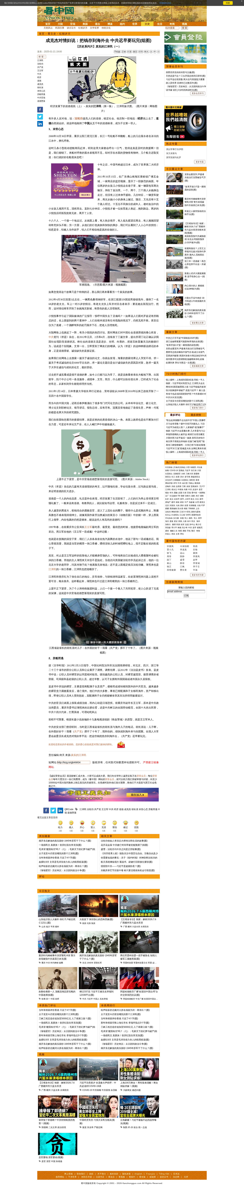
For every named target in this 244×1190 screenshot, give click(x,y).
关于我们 (101, 1174)
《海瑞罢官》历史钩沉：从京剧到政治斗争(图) (62, 870)
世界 (134, 24)
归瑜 (195, 549)
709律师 (191, 508)
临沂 (48, 926)
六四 (199, 470)
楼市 (173, 502)
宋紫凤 (170, 546)
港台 (97, 24)
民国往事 (59, 28)
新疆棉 (196, 474)
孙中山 (192, 524)
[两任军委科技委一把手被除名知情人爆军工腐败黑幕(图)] (139, 932)
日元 (197, 499)
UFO (175, 483)
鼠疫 (93, 923)
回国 (180, 521)
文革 (177, 534)
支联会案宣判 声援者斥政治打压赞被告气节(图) (195, 177)
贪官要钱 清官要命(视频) (51, 1157)
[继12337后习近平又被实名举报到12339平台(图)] (98, 969)
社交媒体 (173, 496)
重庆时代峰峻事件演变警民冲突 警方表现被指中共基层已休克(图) (195, 202)
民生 (193, 521)
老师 (57, 999)
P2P (203, 505)
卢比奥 (199, 467)
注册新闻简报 (174, 582)
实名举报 (104, 999)
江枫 (182, 566)
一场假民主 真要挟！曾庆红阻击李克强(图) (60, 845)
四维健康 (171, 570)
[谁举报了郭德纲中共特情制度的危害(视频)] (57, 1097)
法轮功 (40, 64)
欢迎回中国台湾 (151, 999)
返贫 (84, 1127)
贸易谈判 (195, 486)
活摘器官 (177, 474)
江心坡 (182, 515)
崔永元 (174, 489)
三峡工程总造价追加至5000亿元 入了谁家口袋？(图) (65, 1018)
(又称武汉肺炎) (179, 467)
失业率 (90, 1127)
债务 (202, 496)
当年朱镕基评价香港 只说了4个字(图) (57, 857)
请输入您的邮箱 (186, 587)
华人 (186, 518)
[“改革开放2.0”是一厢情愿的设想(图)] (174, 186)
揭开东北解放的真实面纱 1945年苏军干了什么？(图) (65, 841)
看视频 (122, 1177)
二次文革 (52, 1127)
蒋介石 (199, 524)
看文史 (52, 33)
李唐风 (196, 556)
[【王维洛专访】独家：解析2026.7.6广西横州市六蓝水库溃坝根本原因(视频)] (139, 896)
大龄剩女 (127, 1090)
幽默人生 (173, 531)
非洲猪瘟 (192, 505)
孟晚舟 (168, 486)
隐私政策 (126, 1174)
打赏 (129, 52)
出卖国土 (169, 474)
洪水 (182, 477)
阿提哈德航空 (129, 999)
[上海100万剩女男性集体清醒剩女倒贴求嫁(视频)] (139, 1060)
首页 (47, 24)
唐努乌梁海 (195, 512)
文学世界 (94, 28)
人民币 (187, 499)
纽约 (122, 24)
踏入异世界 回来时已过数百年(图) (182, 83)
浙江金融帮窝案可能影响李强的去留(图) (184, 341)
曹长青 (183, 570)
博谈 (110, 24)
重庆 (43, 963)
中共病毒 (97, 1090)
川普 (188, 467)
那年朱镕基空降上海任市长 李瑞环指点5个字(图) (63, 1035)
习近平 (90, 999)
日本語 (176, 1174)
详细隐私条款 (165, 3)
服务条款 (114, 1174)
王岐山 (191, 483)
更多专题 (200, 162)
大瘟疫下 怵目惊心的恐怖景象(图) (96, 919)
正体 (124, 52)
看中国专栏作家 (176, 541)
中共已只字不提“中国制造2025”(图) (182, 338)
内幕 (186, 489)
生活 (159, 24)
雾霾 (167, 508)
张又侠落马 (171, 153)
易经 (167, 531)
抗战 (187, 524)
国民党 (192, 480)
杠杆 (167, 499)
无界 (186, 1177)
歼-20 (130, 1127)
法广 (167, 496)
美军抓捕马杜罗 (173, 157)
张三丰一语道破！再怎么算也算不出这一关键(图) (195, 264)
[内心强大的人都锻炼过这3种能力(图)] (174, 285)
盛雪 (182, 560)
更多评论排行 (198, 455)
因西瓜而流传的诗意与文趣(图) (180, 72)
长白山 (168, 515)
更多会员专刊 (198, 93)
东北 (84, 963)
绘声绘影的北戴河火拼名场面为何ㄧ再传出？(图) (63, 866)
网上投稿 (68, 1174)
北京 (167, 505)
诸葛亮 (199, 528)
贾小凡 (170, 549)
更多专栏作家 (198, 575)
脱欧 (193, 496)
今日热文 (44, 891)
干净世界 (72, 1177)
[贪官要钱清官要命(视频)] (57, 1134)
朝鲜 (182, 496)
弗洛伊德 (169, 483)
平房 (53, 926)
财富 (182, 502)
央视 (182, 518)
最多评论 (175, 415)
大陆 (60, 24)
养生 (182, 534)
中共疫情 (106, 1090)
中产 (186, 502)
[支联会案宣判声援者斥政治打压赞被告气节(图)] (174, 174)
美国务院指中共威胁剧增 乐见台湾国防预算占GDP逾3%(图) (195, 239)
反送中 (195, 489)
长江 (173, 477)
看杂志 (111, 1177)
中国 (53, 999)
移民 (190, 518)
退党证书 (164, 1177)
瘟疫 (84, 923)
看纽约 (132, 1177)
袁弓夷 (187, 477)
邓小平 (174, 528)
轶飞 (169, 553)
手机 (189, 531)
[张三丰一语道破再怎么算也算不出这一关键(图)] (174, 261)
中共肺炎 (169, 467)
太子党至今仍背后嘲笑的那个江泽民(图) (59, 853)
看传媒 (142, 1177)
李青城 (196, 563)
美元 (171, 499)
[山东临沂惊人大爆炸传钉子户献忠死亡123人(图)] (57, 896)
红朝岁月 (82, 28)
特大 (146, 52)
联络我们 (81, 1174)
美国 (85, 24)
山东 (43, 926)
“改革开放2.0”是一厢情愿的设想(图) (182, 345)
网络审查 (175, 512)
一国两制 (201, 493)
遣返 (171, 521)
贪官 (44, 1161)
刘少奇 (185, 528)
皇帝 (194, 528)
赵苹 (195, 560)
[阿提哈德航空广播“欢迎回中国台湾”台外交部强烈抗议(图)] (139, 969)
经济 (39, 77)
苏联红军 (98, 963)
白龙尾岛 (175, 515)
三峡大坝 (189, 474)
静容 (182, 563)
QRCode (69, 809)
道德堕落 (41, 101)
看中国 (60, 13)
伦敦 (89, 923)
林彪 (179, 528)
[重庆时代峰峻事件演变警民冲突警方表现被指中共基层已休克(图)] (57, 932)
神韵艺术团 (86, 1177)
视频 (184, 24)
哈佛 (43, 999)
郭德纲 (45, 1127)
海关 (167, 521)
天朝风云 (48, 28)
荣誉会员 (141, 776)
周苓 (169, 556)
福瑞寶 (153, 1177)
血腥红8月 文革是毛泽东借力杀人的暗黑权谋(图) (63, 862)
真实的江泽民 (78, 755)
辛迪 (195, 570)
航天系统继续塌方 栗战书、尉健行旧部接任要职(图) (126, 862)
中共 (39, 74)
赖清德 (197, 483)
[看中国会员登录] (185, 37)
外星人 (168, 534)
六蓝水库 (136, 926)
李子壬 (196, 566)
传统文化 (106, 28)
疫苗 (177, 477)
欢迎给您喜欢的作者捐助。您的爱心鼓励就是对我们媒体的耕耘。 (81, 744)
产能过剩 (98, 1127)
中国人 (96, 999)
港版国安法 (195, 477)
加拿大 (188, 496)
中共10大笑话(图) (174, 397)
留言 (135, 52)
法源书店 (100, 1177)
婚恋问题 (136, 1090)
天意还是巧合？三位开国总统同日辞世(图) (185, 76)
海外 (198, 521)
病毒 (167, 470)
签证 (176, 521)
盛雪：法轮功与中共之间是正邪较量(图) (121, 849)
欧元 (192, 499)
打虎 (184, 493)
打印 (141, 52)
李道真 (183, 549)
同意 (228, 3)
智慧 (180, 531)
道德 (39, 81)
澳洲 (174, 524)
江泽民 (40, 60)
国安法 (168, 477)
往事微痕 (177, 480)
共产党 (40, 67)
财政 (177, 502)
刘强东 (172, 505)
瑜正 (169, 566)
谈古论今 (71, 28)
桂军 (182, 524)
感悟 (184, 531)
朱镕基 (59, 1161)
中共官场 (41, 97)
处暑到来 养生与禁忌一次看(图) (180, 362)
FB (179, 496)
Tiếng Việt (164, 1174)
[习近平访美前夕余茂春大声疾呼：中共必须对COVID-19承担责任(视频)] (98, 1060)
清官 (48, 1161)
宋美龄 (168, 528)
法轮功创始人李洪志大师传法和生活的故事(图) (124, 841)
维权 (186, 508)
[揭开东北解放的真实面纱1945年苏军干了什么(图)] (98, 932)
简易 (195, 546)
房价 (182, 505)
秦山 (169, 563)
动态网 (176, 1177)
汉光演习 (169, 480)
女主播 (176, 518)
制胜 (125, 1127)
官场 (72, 24)
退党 (197, 480)
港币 (201, 499)
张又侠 (194, 470)
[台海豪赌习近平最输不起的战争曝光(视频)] (139, 1097)
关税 (173, 486)
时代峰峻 (54, 963)
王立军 (40, 70)
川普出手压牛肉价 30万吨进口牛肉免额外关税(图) (195, 301)
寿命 (173, 534)
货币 (182, 499)
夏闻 (195, 553)
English (138, 1174)
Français (150, 1174)
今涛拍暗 (184, 546)
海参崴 (191, 502)
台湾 (197, 502)
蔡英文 (202, 502)
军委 (150, 963)
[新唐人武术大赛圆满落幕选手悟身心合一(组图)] (174, 273)
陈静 (182, 556)
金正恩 (185, 483)
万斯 (184, 486)
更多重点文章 (198, 323)
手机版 (117, 52)
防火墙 (180, 508)
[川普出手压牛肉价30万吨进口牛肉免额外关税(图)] (174, 298)
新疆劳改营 (196, 515)
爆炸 (57, 926)
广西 (125, 926)
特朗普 (193, 467)
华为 (171, 493)
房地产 (168, 502)
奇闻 (172, 24)
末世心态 (41, 91)
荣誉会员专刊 (174, 66)
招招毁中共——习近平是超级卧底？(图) (121, 866)
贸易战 (181, 470)
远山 (182, 553)
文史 (147, 24)
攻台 (136, 1127)
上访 (197, 508)
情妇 (167, 493)
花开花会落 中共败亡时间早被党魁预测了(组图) (124, 845)
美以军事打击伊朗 (174, 149)
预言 (193, 531)
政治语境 (61, 1127)
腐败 (176, 493)
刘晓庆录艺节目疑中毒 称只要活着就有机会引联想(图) (128, 870)
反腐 (180, 493)
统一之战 (142, 1127)
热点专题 (171, 143)
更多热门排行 (198, 408)
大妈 (177, 505)
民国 (178, 524)
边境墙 (178, 486)
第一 (48, 999)
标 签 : (42, 56)
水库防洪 (145, 926)
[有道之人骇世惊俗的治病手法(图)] (174, 211)
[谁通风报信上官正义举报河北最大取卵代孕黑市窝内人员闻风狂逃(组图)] (174, 248)
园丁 (169, 560)
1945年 (90, 963)
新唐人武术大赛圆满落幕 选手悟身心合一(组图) (195, 276)
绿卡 (189, 521)
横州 (130, 926)
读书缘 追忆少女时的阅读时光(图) (182, 90)
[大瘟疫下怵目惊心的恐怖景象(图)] (98, 896)
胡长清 (40, 87)
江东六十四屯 (184, 512)
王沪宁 (202, 486)
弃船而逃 (41, 94)
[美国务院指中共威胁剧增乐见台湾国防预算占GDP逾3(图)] (174, 236)
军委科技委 (128, 963)
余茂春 (114, 1090)
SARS (188, 515)
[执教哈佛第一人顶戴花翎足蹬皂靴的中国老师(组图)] (57, 969)
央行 (197, 496)
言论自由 (169, 518)
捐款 (91, 1174)
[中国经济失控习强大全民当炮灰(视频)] (98, 1097)
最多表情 (196, 415)
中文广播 (139, 999)
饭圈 (61, 963)
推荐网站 (60, 1177)
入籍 (184, 521)
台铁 (183, 474)
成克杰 (40, 84)
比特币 (176, 499)
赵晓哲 (155, 963)
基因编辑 (173, 508)
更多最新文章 (198, 366)
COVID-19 (87, 1090)
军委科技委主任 (140, 963)
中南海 (180, 489)
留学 (200, 518)
